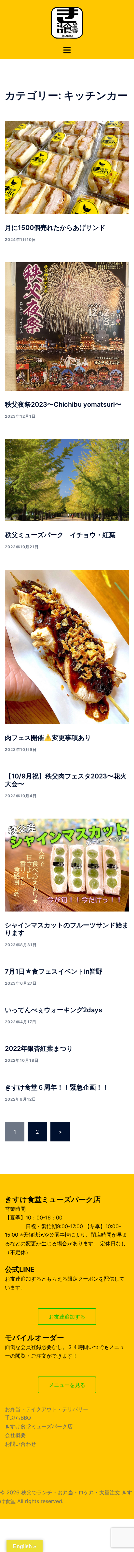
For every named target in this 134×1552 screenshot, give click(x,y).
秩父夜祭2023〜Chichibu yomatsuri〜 (63, 404)
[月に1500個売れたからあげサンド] (67, 167)
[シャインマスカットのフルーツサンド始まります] (67, 865)
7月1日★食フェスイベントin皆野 (53, 971)
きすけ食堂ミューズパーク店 (39, 1426)
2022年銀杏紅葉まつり (39, 1048)
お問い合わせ (20, 1444)
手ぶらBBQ (18, 1417)
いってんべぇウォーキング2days (53, 1010)
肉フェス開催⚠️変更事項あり (48, 738)
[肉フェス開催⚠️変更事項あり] (67, 647)
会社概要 (15, 1435)
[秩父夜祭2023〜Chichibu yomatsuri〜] (67, 326)
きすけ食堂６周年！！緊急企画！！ (57, 1087)
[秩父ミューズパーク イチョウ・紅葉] (67, 480)
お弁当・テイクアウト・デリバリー (46, 1409)
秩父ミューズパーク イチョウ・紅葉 (60, 535)
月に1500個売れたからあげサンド (55, 228)
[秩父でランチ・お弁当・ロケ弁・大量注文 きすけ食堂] (67, 22)
